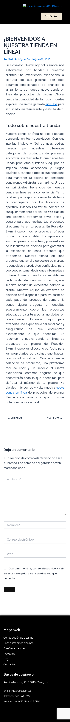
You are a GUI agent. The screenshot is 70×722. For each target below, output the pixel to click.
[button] (11, 16)
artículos (51, 104)
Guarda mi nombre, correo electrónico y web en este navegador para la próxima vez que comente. (34, 573)
